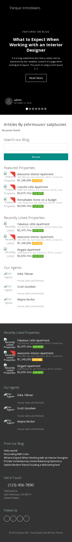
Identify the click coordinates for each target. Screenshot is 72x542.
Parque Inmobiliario (24, 8)
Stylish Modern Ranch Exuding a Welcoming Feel (32, 464)
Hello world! (10, 450)
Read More (36, 78)
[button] (5, 57)
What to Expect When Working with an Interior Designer (36, 457)
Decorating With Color (16, 454)
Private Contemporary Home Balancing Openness (33, 461)
